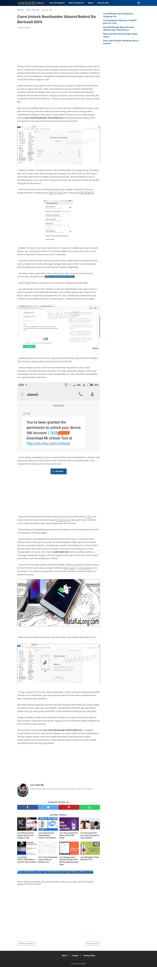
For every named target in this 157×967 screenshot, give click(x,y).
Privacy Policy (89, 956)
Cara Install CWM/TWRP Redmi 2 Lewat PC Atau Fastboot (26, 859)
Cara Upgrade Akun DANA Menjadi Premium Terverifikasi (47, 835)
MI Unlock (59, 471)
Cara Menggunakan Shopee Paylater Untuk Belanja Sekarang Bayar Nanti (69, 860)
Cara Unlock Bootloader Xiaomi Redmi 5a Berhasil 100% (48, 859)
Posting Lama (92, 943)
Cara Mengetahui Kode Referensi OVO (89, 858)
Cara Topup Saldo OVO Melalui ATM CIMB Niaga (68, 835)
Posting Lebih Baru (26, 943)
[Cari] (139, 2)
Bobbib (83, 964)
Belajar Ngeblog (57, 3)
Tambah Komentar (24, 28)
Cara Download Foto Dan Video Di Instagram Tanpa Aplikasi (89, 835)
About (64, 956)
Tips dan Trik (103, 3)
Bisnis (90, 3)
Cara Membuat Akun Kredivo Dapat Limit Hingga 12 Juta (25, 835)
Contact (75, 956)
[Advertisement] (58, 47)
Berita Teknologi (76, 3)
